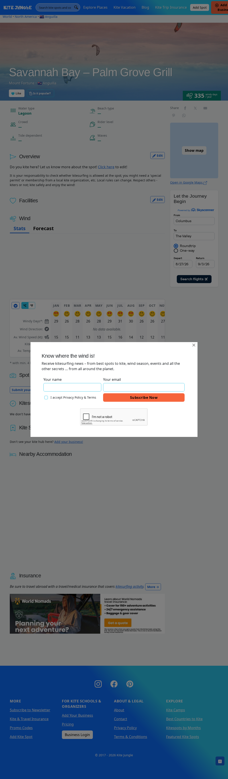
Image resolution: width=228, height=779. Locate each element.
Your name (52, 379)
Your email (112, 379)
